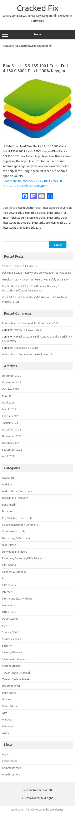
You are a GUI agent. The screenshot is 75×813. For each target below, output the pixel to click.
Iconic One (17, 809)
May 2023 (8, 395)
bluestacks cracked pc (16, 222)
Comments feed (11, 767)
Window (7, 719)
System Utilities (25, 207)
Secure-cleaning (11, 638)
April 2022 (8, 456)
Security (7, 645)
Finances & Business (14, 571)
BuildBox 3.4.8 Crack (26, 347)
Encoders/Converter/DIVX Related (22, 558)
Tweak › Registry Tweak (16, 672)
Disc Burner (9, 544)
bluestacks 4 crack (34, 212)
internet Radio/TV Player (17, 598)
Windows (7, 726)
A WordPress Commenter (17, 354)
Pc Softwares (10, 618)
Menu (37, 34)
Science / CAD (10, 632)
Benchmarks (9, 504)
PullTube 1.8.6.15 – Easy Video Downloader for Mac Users (36, 272)
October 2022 (10, 442)
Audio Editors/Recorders (17, 491)
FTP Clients (9, 585)
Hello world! (44, 354)
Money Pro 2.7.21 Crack (28, 329)
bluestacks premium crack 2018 (51, 222)
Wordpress (56, 809)
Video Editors (10, 706)
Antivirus (7, 484)
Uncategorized (11, 685)
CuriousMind (9, 323)
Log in (5, 754)
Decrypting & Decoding (16, 538)
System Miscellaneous (15, 659)
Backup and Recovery (15, 497)
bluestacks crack (57, 217)
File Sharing (9, 564)
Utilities (6, 699)
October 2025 (10, 389)
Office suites (9, 612)
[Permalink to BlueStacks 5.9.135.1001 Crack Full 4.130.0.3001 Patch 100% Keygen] (37, 137)
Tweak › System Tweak (15, 679)
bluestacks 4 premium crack (28, 217)
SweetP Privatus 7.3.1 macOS (19, 265)
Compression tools (13, 531)
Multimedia (9, 605)
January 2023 (10, 422)
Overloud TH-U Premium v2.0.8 (40, 323)
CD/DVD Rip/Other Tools (17, 518)
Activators (8, 477)
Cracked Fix (37, 8)
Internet (7, 591)
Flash (5, 578)
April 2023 (8, 402)
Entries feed (9, 760)
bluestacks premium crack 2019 (22, 227)
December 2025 (11, 375)
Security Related (12, 652)
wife (4, 712)
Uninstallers (9, 692)
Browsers (8, 511)
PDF (4, 625)
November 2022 (11, 436)
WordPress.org (11, 774)
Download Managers (14, 551)
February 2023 (10, 415)
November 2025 (11, 382)
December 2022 (11, 429)
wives (5, 732)
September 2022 (12, 449)
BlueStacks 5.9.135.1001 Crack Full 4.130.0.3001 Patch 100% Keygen (35, 68)
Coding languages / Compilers (20, 524)
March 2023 (9, 409)
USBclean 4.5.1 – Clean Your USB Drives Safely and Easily (35, 279)
